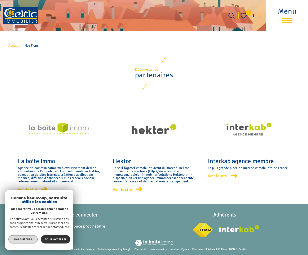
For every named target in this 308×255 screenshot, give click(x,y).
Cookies (242, 249)
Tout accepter (55, 239)
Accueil (14, 45)
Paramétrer (23, 239)
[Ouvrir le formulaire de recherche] (231, 15)
